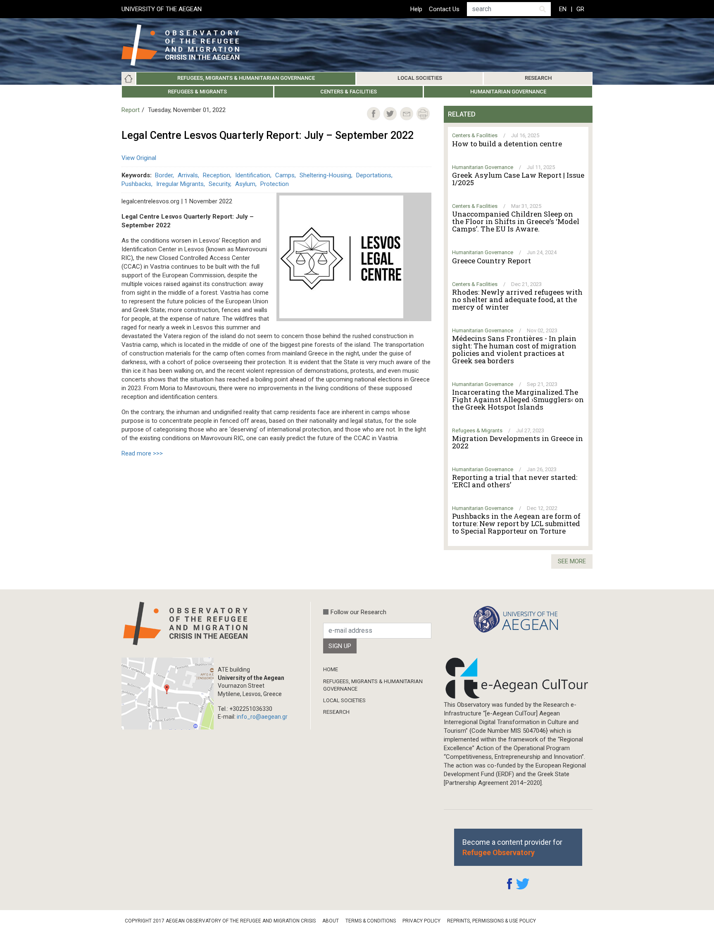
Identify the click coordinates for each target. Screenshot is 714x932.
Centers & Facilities (348, 91)
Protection (274, 184)
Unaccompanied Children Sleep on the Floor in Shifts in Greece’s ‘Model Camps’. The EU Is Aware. (515, 221)
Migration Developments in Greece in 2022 (517, 442)
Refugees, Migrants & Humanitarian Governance (246, 78)
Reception (216, 175)
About (330, 921)
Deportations (373, 175)
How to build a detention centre (507, 144)
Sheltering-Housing (325, 175)
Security (219, 184)
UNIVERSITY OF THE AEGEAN (161, 9)
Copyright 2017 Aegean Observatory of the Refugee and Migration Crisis (220, 921)
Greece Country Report (491, 261)
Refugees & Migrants (197, 91)
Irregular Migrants (180, 184)
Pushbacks (136, 184)
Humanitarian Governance (508, 91)
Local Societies (419, 78)
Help (416, 9)
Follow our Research (358, 612)
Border (164, 175)
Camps (285, 175)
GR (580, 9)
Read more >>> (142, 453)
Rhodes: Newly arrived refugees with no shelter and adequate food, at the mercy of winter (517, 299)
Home (128, 78)
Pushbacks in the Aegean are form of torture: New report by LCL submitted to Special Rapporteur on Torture (516, 523)
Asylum (245, 184)
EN (562, 9)
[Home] (186, 45)
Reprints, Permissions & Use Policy (491, 921)
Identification (252, 175)
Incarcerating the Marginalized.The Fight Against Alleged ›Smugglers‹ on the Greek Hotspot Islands (518, 400)
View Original (138, 158)
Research (538, 78)
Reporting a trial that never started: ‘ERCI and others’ (514, 481)
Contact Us (444, 9)
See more (572, 561)
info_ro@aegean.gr (262, 716)
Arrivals (188, 175)
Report (130, 110)
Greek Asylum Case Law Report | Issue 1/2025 (518, 179)
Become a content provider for (512, 847)
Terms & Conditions (370, 921)
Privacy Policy (421, 921)
